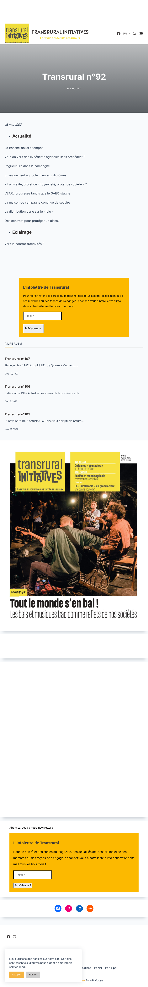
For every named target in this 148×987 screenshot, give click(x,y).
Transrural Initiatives (60, 31)
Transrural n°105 (17, 414)
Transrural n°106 (17, 386)
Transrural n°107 (17, 359)
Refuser (33, 974)
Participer (111, 967)
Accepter (16, 974)
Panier (98, 967)
